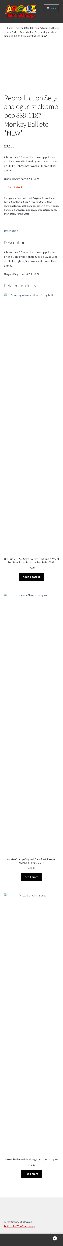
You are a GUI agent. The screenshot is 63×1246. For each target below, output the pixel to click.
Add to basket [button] (31, 576)
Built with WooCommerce (19, 1226)
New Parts (12, 32)
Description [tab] (11, 231)
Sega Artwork (30, 201)
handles (8, 209)
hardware (19, 209)
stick (12, 213)
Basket (48, 1237)
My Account (10, 1240)
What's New (45, 201)
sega (53, 209)
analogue (15, 205)
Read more (31, 877)
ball (24, 205)
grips (55, 205)
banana (31, 205)
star (6, 213)
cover (40, 205)
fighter (47, 205)
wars (26, 213)
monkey (30, 209)
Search (31, 1240)
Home (10, 27)
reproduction (42, 209)
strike (19, 213)
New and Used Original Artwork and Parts (37, 27)
